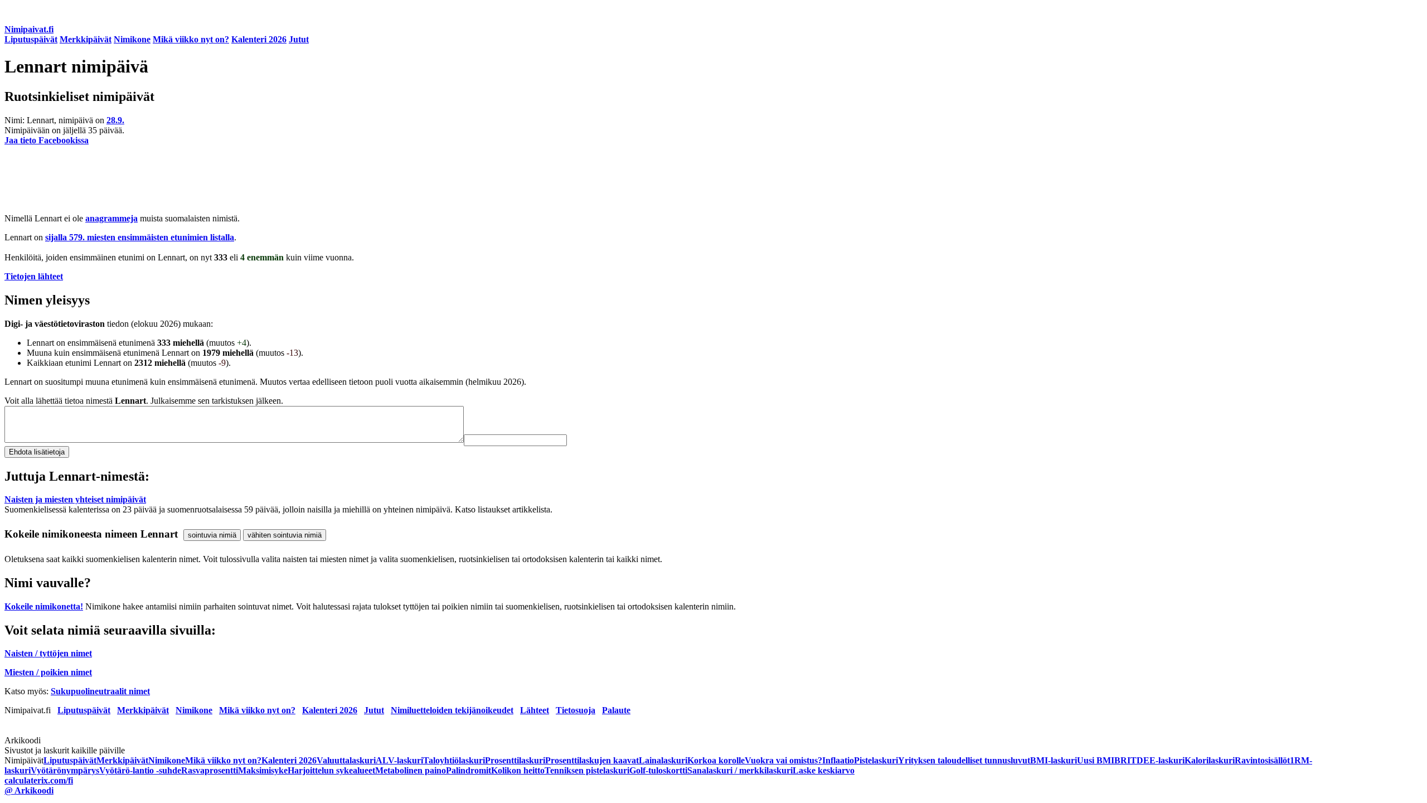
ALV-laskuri (399, 760)
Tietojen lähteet (33, 276)
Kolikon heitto (518, 770)
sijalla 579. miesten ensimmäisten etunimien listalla (139, 237)
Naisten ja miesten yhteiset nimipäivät (75, 499)
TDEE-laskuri (1157, 760)
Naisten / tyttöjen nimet (48, 653)
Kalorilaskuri (1210, 760)
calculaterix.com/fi (38, 780)
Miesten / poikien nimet (48, 672)
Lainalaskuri (663, 760)
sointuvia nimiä (212, 535)
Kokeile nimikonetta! (43, 606)
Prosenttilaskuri (515, 760)
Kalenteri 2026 (259, 39)
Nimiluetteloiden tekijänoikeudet (452, 710)
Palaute (616, 710)
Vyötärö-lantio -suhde (140, 770)
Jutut (299, 39)
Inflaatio (838, 760)
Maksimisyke (263, 770)
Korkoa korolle (716, 760)
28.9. (115, 120)
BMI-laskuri (1053, 760)
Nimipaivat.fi (29, 29)
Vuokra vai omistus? (783, 760)
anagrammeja (111, 218)
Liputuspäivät (30, 39)
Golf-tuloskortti (658, 770)
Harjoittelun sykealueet (331, 770)
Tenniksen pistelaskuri (587, 770)
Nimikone (132, 39)
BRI (1122, 760)
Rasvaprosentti (209, 770)
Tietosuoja (575, 710)
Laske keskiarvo (824, 770)
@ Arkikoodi (29, 790)
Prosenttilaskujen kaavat (592, 760)
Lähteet (534, 710)
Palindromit (468, 770)
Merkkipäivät (85, 39)
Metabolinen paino (410, 770)
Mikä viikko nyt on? (191, 39)
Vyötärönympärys (65, 770)
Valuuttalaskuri (346, 760)
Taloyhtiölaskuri (454, 760)
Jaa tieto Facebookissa (46, 140)
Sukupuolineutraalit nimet (100, 691)
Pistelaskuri (876, 760)
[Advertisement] (338, 179)
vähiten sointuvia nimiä (284, 535)
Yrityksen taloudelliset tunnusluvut (964, 760)
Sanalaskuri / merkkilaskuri (740, 770)
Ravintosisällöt (1262, 760)
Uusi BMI (1095, 760)
